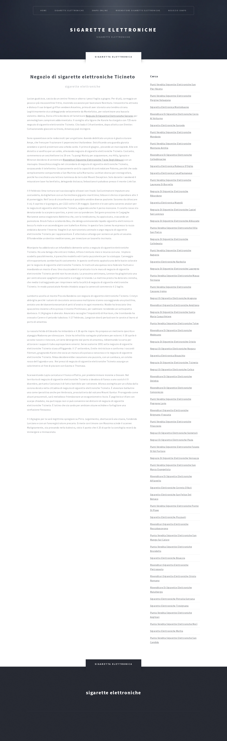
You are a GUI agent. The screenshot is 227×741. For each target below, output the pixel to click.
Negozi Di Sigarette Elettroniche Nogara (173, 348)
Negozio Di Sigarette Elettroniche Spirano (109, 115)
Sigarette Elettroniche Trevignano (169, 605)
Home (43, 10)
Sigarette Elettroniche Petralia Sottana (172, 598)
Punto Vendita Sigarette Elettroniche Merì (173, 623)
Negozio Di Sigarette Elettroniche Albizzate (175, 220)
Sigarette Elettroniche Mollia (166, 630)
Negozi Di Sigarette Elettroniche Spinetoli (174, 432)
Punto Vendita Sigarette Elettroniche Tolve (174, 323)
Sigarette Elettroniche (69, 10)
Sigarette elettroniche (113, 30)
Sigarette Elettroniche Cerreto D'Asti (171, 487)
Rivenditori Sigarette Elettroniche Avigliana (174, 305)
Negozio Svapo (177, 10)
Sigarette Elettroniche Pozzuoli (168, 517)
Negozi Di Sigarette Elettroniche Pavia (171, 439)
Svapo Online (100, 10)
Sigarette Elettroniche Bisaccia (167, 557)
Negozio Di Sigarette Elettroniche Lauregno (174, 268)
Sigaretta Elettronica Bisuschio (167, 355)
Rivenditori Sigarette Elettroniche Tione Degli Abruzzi (93, 159)
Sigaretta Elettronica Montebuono (169, 107)
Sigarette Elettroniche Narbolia (168, 261)
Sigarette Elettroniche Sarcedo (167, 125)
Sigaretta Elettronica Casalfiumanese (171, 173)
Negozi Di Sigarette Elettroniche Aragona (173, 298)
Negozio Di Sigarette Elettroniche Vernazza (174, 458)
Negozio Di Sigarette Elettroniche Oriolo (173, 341)
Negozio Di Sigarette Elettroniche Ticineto (174, 362)
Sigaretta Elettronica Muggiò (166, 202)
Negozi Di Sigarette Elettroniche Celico (172, 369)
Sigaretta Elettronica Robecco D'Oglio (171, 166)
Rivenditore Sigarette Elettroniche (138, 10)
